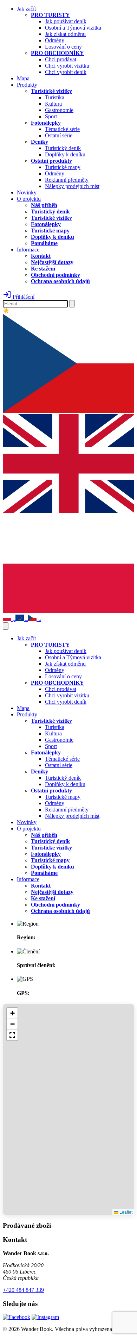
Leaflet (125, 1212)
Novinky (27, 192)
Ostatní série (58, 135)
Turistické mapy (62, 167)
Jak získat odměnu (65, 34)
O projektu (29, 199)
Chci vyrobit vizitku (67, 66)
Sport (51, 116)
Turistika (54, 97)
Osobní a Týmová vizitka (73, 28)
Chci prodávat (60, 59)
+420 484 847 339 (23, 1290)
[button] (12, 1013)
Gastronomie (59, 110)
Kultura (53, 104)
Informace (28, 250)
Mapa (23, 78)
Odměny (54, 40)
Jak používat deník (65, 21)
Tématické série (62, 129)
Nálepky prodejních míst (72, 186)
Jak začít (26, 9)
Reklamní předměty (67, 180)
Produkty (27, 85)
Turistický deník (63, 148)
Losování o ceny (63, 47)
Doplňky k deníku (65, 154)
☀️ (6, 310)
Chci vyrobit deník (65, 72)
